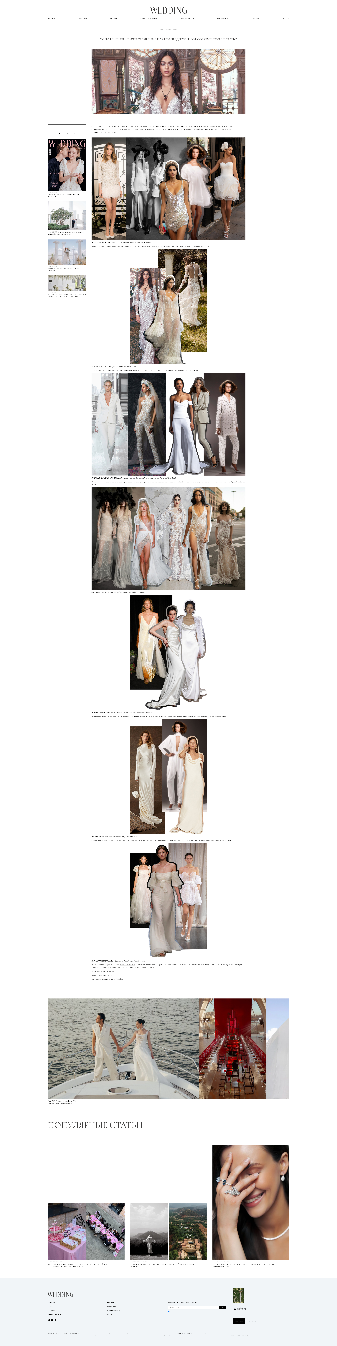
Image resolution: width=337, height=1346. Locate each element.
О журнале (275, 1)
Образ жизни (255, 18)
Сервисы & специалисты (148, 18)
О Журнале (52, 1302)
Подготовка (52, 18)
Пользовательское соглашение (239, 1333)
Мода (175, 29)
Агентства (113, 18)
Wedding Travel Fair (55, 1314)
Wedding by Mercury (127, 965)
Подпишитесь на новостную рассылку (182, 1302)
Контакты (283, 1)
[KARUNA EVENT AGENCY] (76, 1102)
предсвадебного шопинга (143, 967)
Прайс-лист (111, 1306)
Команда (51, 1306)
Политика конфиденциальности (239, 1335)
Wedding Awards (113, 1310)
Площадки (83, 18)
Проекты (286, 18)
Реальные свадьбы (187, 18)
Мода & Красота (222, 18)
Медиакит (111, 1302)
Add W (109, 1314)
